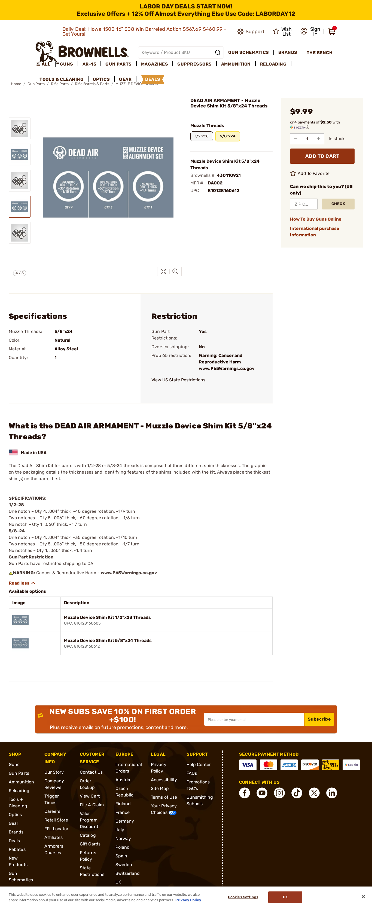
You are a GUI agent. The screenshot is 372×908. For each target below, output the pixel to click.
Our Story (54, 772)
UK (118, 882)
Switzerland (127, 873)
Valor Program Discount (89, 820)
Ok (285, 897)
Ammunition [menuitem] (236, 64)
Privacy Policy (188, 900)
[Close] (363, 897)
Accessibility (164, 779)
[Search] (218, 52)
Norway (123, 838)
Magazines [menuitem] (154, 64)
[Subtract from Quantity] (295, 138)
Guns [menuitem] (66, 64)
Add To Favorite (314, 173)
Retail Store (56, 820)
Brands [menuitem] (287, 52)
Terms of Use (164, 797)
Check (338, 204)
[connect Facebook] (244, 792)
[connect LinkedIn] (331, 792)
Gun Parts (19, 773)
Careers (52, 811)
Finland (123, 803)
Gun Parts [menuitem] (118, 64)
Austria (122, 779)
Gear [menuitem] (125, 79)
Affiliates (53, 837)
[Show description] (22, 583)
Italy (119, 829)
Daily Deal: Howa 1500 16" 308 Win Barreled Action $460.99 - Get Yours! (144, 31)
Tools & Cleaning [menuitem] (61, 79)
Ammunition (21, 782)
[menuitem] (45, 64)
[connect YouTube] (262, 792)
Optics (15, 814)
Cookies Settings (243, 897)
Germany (124, 821)
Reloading (19, 790)
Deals (14, 840)
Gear (13, 823)
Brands (16, 832)
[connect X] (314, 792)
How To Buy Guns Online (315, 219)
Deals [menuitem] (152, 79)
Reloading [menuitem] (273, 64)
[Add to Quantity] (318, 138)
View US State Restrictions (178, 379)
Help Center (199, 764)
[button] (310, 31)
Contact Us (91, 772)
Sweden (123, 864)
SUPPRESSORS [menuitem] (194, 64)
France (122, 812)
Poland (122, 847)
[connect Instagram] (279, 792)
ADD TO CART (322, 156)
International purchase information (314, 231)
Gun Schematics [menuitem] (248, 52)
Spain (121, 855)
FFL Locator (56, 828)
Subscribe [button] (319, 719)
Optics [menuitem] (101, 79)
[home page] (82, 52)
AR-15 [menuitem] (89, 64)
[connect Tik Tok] (296, 792)
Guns (14, 764)
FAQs (192, 773)
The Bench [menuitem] (320, 52)
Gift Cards (90, 844)
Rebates (17, 849)
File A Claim (92, 804)
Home (16, 84)
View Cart (90, 796)
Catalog (88, 835)
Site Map (160, 788)
